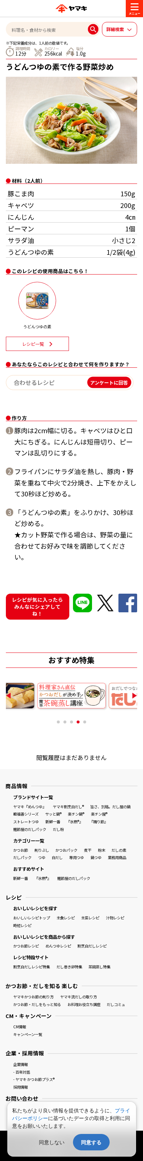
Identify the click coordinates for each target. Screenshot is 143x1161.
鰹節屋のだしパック (29, 829)
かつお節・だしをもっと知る (37, 1004)
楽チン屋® (99, 814)
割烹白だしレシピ (92, 946)
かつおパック (66, 850)
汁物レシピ (115, 917)
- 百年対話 (21, 1072)
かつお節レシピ (26, 946)
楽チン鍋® (76, 814)
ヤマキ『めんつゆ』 (29, 806)
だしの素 (118, 850)
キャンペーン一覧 (27, 1034)
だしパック (22, 857)
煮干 (87, 850)
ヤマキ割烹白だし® (68, 806)
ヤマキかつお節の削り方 (33, 996)
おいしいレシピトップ (31, 917)
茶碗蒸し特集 (99, 966)
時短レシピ (22, 925)
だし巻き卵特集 (69, 966)
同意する (91, 1142)
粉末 (101, 850)
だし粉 (58, 829)
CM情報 (19, 1026)
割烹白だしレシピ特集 (31, 966)
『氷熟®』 (74, 821)
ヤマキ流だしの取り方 (78, 996)
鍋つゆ (96, 857)
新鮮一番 (52, 821)
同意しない (52, 1142)
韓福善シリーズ (25, 814)
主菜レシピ (90, 917)
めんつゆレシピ (58, 946)
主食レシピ (65, 917)
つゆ (41, 857)
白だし (57, 857)
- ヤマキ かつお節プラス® (34, 1079)
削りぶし (41, 850)
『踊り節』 (98, 821)
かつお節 (20, 850)
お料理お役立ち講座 (83, 1004)
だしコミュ (116, 1004)
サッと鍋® (53, 814)
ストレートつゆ (26, 821)
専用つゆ (76, 857)
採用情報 (20, 1087)
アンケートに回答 (109, 382)
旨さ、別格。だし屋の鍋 (110, 806)
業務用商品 (117, 857)
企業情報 (20, 1064)
